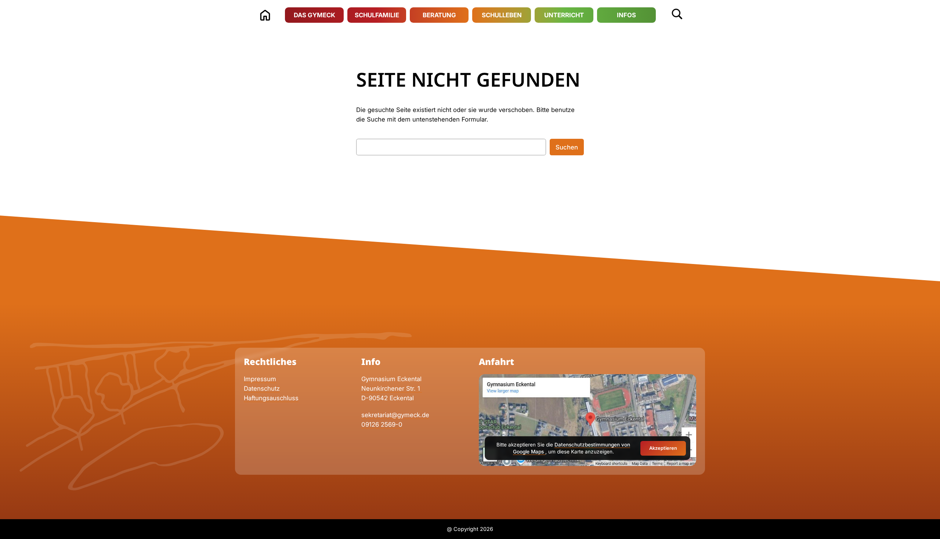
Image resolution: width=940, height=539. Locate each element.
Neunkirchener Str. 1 (391, 388)
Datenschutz (262, 388)
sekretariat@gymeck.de (395, 415)
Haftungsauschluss (271, 398)
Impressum (260, 379)
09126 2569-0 (381, 424)
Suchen (567, 147)
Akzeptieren (663, 448)
